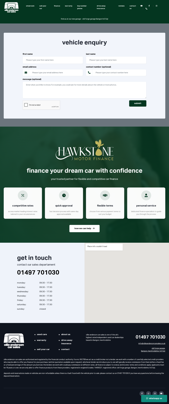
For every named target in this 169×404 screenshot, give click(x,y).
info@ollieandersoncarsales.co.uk (151, 343)
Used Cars (42, 334)
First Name (28, 54)
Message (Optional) (32, 79)
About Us (65, 334)
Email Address (29, 67)
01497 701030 (150, 337)
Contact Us (133, 7)
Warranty (68, 6)
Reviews (121, 6)
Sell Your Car (42, 7)
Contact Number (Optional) (98, 67)
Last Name (91, 54)
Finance (57, 6)
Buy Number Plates (82, 7)
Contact (65, 349)
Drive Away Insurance (101, 7)
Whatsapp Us (155, 398)
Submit (137, 103)
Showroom (30, 6)
